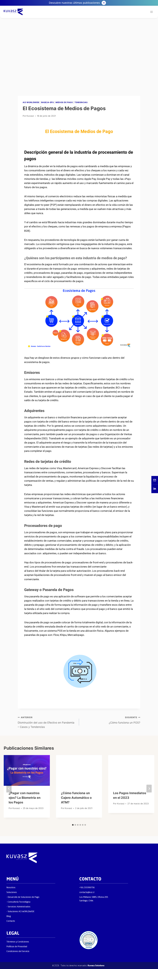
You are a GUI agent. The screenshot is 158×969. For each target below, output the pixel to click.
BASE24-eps (47, 102)
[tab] (73, 825)
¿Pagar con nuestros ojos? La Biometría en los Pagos (24, 797)
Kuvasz (30, 116)
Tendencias (81, 102)
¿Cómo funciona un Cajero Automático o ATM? (76, 797)
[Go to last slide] (9, 789)
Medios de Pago (64, 102)
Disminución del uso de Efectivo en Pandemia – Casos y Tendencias (46, 722)
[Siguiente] (149, 789)
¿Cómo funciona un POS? (124, 720)
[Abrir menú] (151, 12)
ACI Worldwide (31, 102)
